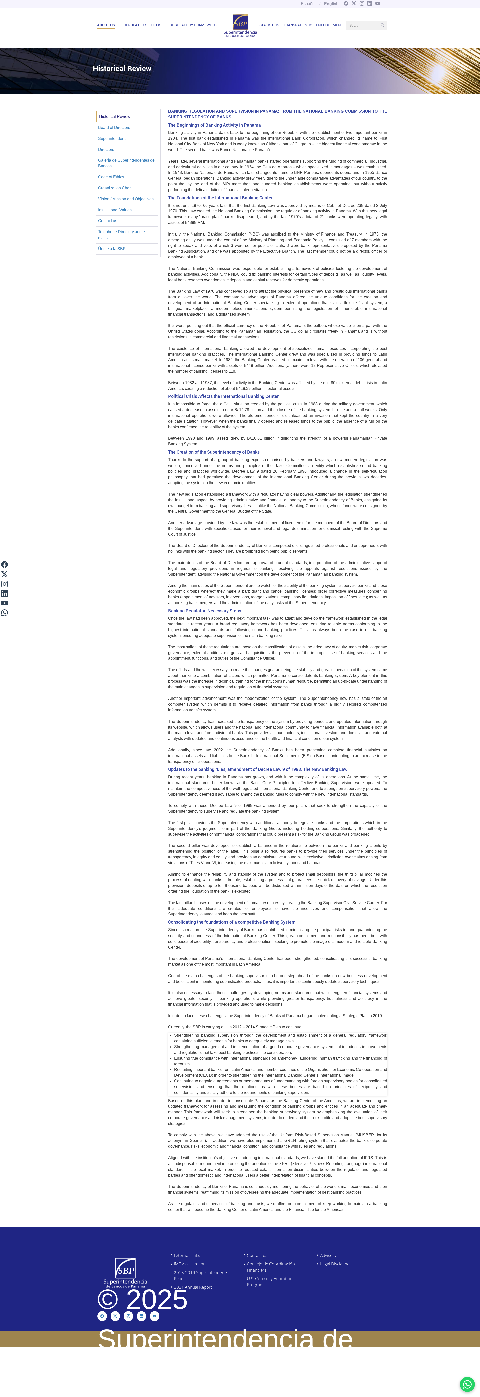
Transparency (297, 24)
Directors (106, 149)
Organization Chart (115, 188)
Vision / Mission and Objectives (126, 199)
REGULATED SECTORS (143, 24)
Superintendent (112, 138)
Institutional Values (115, 210)
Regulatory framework (193, 24)
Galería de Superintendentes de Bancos (126, 163)
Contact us (107, 221)
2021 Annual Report (193, 1287)
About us (106, 24)
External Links (187, 1255)
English (331, 4)
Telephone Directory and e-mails (122, 235)
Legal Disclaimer (335, 1264)
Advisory (328, 1255)
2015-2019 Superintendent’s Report (201, 1275)
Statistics (270, 24)
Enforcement (329, 24)
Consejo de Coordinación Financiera (271, 1267)
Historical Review (114, 116)
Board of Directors (114, 127)
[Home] (240, 25)
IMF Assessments (190, 1264)
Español (308, 4)
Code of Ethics (111, 177)
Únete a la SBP (112, 249)
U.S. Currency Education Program (270, 1281)
